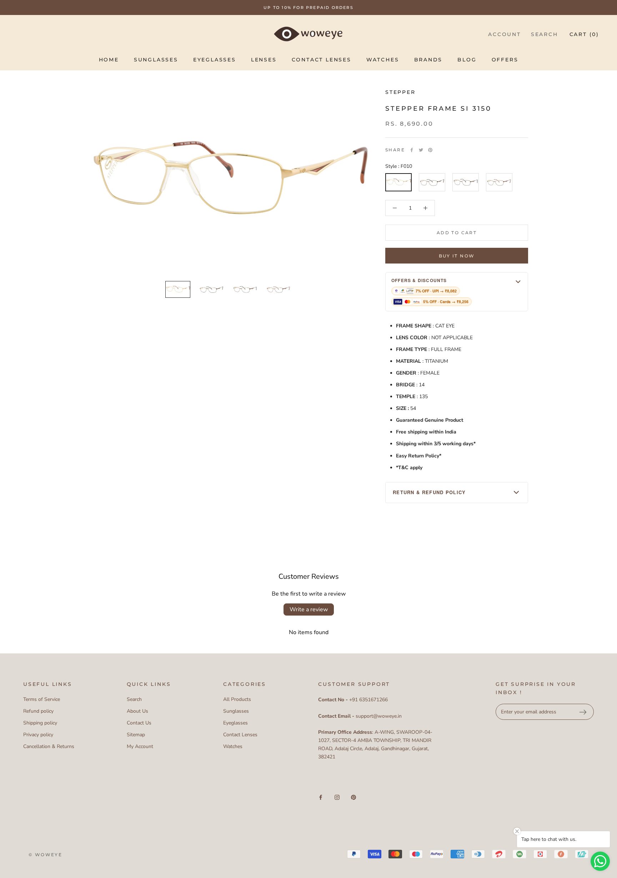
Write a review (309, 609)
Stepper (400, 92)
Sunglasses (156, 59)
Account (504, 34)
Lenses (264, 59)
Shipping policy (40, 722)
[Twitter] (421, 150)
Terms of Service (41, 699)
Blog (466, 59)
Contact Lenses (321, 59)
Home (109, 59)
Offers (505, 59)
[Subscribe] (583, 712)
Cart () (584, 34)
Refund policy (38, 711)
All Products (237, 699)
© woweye (45, 854)
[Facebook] (412, 150)
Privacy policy (38, 734)
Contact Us (139, 722)
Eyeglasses (214, 59)
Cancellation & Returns (48, 746)
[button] (457, 291)
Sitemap (136, 734)
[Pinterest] (430, 150)
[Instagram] (337, 797)
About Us (137, 711)
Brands (428, 59)
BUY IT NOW (457, 256)
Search (544, 34)
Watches (382, 59)
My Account (140, 746)
